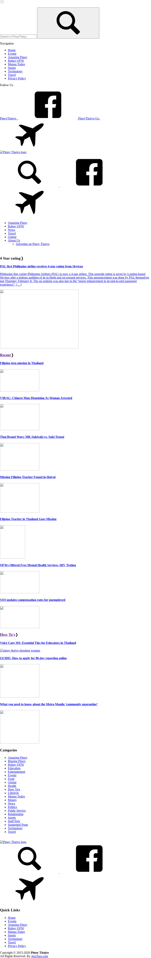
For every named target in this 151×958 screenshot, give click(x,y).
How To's (7, 635)
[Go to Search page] (30, 186)
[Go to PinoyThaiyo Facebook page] (89, 186)
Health (12, 786)
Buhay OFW (16, 764)
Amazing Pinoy (17, 757)
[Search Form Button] (68, 23)
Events (12, 775)
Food (11, 778)
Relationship (15, 814)
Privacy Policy (17, 946)
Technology (15, 828)
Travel (12, 831)
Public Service (17, 810)
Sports (12, 817)
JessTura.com (39, 956)
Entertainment (16, 771)
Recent (5, 355)
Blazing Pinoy (17, 761)
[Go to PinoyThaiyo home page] (13, 152)
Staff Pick (14, 821)
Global (12, 782)
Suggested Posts (18, 824)
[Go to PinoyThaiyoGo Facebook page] (29, 216)
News (11, 803)
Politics (12, 807)
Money (12, 800)
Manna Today (16, 796)
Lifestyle (13, 793)
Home (12, 917)
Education (14, 768)
